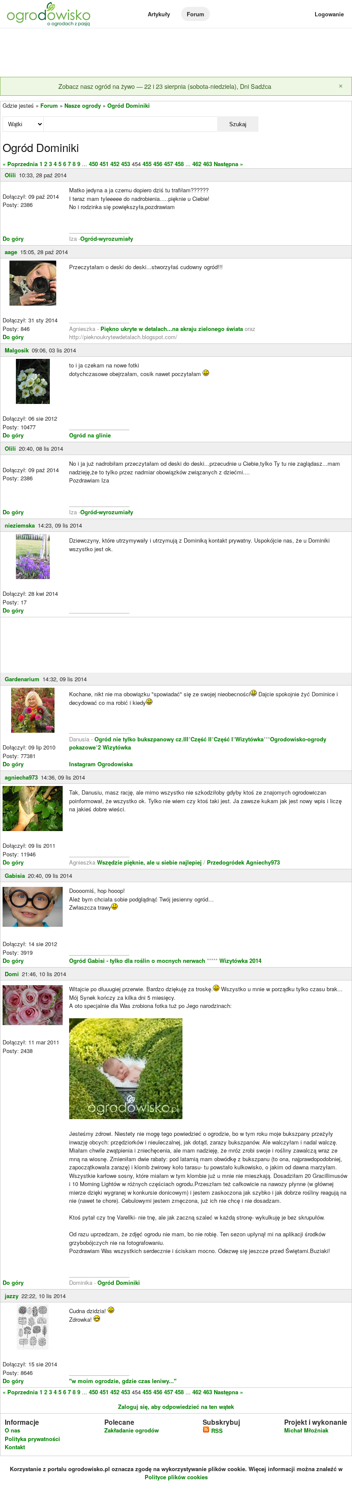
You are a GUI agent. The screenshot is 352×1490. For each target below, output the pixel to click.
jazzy (11, 1296)
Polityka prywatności (32, 1439)
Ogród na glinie (90, 435)
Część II (201, 739)
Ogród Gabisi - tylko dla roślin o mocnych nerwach (138, 960)
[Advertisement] (176, 53)
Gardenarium (22, 679)
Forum (195, 14)
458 (179, 164)
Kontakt (15, 1447)
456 (157, 164)
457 (168, 164)
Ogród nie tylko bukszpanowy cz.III (141, 739)
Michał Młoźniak (306, 1430)
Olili (10, 175)
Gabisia (15, 875)
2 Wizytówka (114, 747)
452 (114, 164)
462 (196, 164)
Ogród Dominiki (128, 105)
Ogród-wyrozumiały (106, 238)
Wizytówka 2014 (240, 960)
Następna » (228, 164)
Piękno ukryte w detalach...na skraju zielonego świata (171, 329)
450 (93, 164)
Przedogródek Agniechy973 (243, 862)
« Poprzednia (20, 164)
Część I (223, 739)
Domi (12, 974)
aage (11, 252)
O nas (12, 1430)
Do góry (13, 238)
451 (104, 164)
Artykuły (159, 14)
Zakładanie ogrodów (131, 1430)
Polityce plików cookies (176, 1477)
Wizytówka (249, 739)
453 (125, 164)
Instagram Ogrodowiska (101, 764)
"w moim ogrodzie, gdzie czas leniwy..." (122, 1381)
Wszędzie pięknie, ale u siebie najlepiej (150, 862)
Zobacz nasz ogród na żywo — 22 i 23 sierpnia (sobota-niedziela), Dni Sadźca (164, 86)
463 (207, 164)
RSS (216, 1430)
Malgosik (17, 350)
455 (147, 164)
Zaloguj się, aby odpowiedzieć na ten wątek (176, 1406)
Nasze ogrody (82, 105)
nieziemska (20, 525)
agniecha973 (21, 777)
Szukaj (237, 124)
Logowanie (329, 14)
